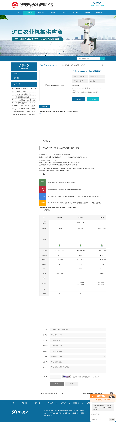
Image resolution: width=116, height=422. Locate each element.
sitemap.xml (49, 415)
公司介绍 (41, 12)
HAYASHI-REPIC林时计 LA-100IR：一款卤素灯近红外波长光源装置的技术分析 (24, 112)
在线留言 (87, 12)
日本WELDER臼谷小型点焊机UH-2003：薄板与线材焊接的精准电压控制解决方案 (24, 88)
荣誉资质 (75, 12)
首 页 (17, 12)
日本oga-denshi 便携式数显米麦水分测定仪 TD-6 (24, 109)
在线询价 (78, 99)
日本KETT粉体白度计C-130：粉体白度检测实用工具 (24, 106)
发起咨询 (112, 419)
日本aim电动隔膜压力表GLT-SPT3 (53, 393)
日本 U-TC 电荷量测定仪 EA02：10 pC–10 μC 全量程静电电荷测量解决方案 (24, 103)
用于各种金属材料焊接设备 (19, 91)
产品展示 (29, 12)
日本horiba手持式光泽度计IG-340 (96, 393)
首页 (72, 65)
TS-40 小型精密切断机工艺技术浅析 (21, 94)
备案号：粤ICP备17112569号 (76, 410)
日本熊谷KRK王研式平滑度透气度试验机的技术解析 (24, 114)
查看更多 (16, 78)
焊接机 (83, 65)
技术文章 (52, 12)
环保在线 (52, 413)
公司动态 (64, 12)
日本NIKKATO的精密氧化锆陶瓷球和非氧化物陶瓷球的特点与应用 (24, 100)
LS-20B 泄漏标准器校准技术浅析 (20, 97)
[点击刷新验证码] (67, 376)
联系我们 (99, 12)
